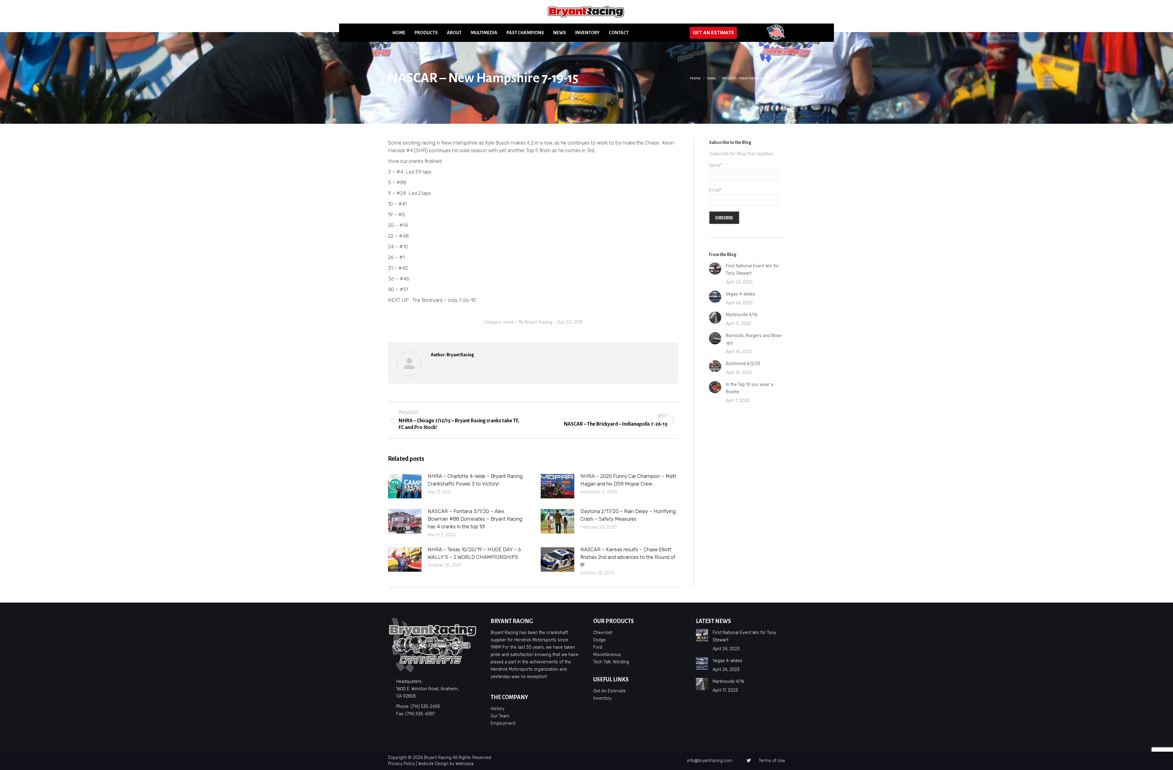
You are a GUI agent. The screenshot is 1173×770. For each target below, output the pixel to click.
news (508, 322)
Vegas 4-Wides (740, 294)
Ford (597, 647)
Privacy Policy (401, 763)
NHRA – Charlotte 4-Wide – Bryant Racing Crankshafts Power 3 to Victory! (475, 480)
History (497, 708)
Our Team (500, 716)
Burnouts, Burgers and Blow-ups (754, 339)
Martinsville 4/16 (741, 314)
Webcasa (464, 763)
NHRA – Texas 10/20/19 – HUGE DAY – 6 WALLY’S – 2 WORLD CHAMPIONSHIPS (474, 553)
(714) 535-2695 (425, 706)
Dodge (599, 640)
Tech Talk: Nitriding (611, 662)
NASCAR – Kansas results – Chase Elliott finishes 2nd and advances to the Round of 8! (627, 557)
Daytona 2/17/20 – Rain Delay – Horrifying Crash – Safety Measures (628, 515)
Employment (503, 723)
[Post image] (405, 486)
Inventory (602, 698)
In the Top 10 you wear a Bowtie (749, 388)
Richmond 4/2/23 (743, 363)
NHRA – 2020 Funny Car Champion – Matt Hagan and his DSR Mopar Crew (628, 480)
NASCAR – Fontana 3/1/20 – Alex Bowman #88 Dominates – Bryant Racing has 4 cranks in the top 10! (475, 519)
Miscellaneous (607, 654)
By (535, 322)
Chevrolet (602, 632)
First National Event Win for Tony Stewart (752, 269)
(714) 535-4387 (420, 714)
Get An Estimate (609, 691)
